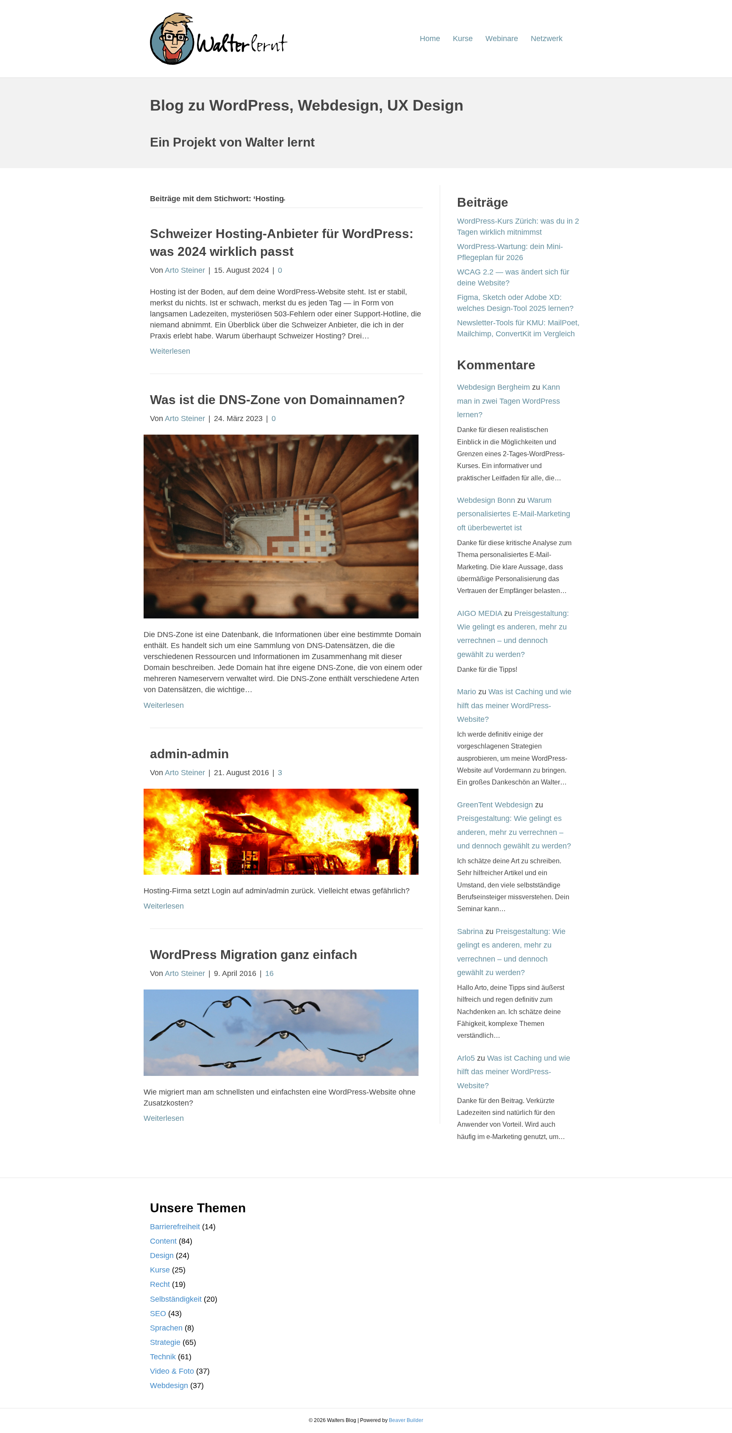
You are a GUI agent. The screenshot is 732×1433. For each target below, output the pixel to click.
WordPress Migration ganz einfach (253, 955)
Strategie (165, 1342)
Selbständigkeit (176, 1299)
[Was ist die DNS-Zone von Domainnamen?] (281, 526)
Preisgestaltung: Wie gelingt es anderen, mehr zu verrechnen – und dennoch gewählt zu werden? (514, 832)
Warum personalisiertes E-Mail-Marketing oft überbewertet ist (513, 514)
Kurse (463, 38)
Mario (466, 691)
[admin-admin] (281, 831)
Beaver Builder (406, 1420)
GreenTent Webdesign (495, 805)
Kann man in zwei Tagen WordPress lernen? (508, 401)
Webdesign (169, 1385)
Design (162, 1255)
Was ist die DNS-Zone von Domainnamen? (277, 400)
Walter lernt (280, 142)
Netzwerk (547, 38)
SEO (158, 1313)
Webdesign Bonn (486, 500)
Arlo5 (466, 1058)
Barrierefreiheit (175, 1226)
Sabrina (470, 931)
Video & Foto (172, 1371)
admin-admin (189, 754)
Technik (163, 1357)
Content (163, 1241)
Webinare (501, 38)
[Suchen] (575, 39)
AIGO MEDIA (479, 613)
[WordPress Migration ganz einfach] (281, 1032)
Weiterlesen (170, 351)
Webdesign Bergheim (493, 387)
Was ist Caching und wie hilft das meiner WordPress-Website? (514, 705)
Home (430, 38)
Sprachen (166, 1328)
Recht (160, 1284)
